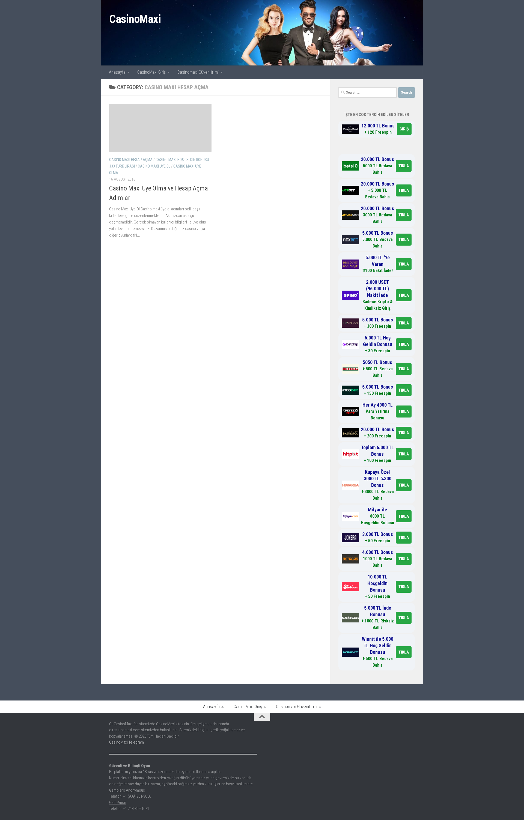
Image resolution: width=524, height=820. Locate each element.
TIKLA (403, 165)
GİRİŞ (404, 129)
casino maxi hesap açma (131, 159)
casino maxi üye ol (154, 166)
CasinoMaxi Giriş (151, 72)
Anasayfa (117, 72)
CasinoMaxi (135, 19)
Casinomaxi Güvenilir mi (198, 72)
